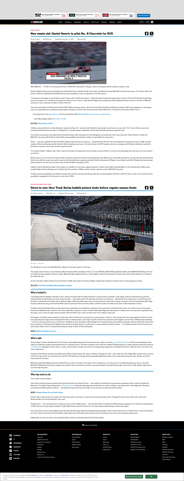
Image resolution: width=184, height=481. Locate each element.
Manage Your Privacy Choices (134, 476)
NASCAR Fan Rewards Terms (138, 447)
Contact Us (40, 437)
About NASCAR (76, 437)
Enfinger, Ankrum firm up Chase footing (49, 392)
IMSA (163, 439)
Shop (147, 22)
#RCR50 (81, 114)
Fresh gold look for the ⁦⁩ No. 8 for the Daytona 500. (71, 114)
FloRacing (164, 444)
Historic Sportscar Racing (168, 457)
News (60, 22)
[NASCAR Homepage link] (92, 423)
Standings (77, 22)
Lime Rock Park (36, 347)
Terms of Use (65, 475)
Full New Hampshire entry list (46, 331)
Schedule (68, 22)
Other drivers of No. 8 (45, 123)
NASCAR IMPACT (135, 437)
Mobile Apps (106, 442)
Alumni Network (166, 459)
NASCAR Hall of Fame (167, 452)
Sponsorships (75, 447)
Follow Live (106, 444)
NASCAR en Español (167, 437)
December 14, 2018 (59, 119)
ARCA (163, 442)
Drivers (112, 22)
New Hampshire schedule (63, 285)
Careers (74, 439)
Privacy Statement (32, 475)
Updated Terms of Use (42, 439)
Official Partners (76, 442)
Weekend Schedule (143, 15)
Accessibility (40, 444)
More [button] (119, 22)
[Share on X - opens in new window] (151, 34)
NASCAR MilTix (135, 439)
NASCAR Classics (107, 447)
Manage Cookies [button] (41, 452)
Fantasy (104, 22)
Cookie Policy (48, 475)
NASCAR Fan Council (136, 444)
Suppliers (39, 447)
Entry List (95, 22)
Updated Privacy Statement (44, 442)
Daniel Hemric (35, 30)
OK (151, 476)
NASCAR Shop (106, 449)
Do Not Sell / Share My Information (46, 457)
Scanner (105, 439)
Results (86, 22)
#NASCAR (87, 114)
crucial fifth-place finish (121, 342)
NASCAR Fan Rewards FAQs (138, 449)
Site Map (39, 449)
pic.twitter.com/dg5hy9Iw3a (101, 114)
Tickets (142, 22)
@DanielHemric (54, 114)
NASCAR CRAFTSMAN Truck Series (41, 184)
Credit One (165, 454)
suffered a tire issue (68, 385)
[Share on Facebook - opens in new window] (146, 34)
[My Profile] (152, 22)
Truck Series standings (45, 285)
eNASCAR (164, 447)
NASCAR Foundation (136, 442)
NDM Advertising (76, 444)
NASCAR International (167, 449)
